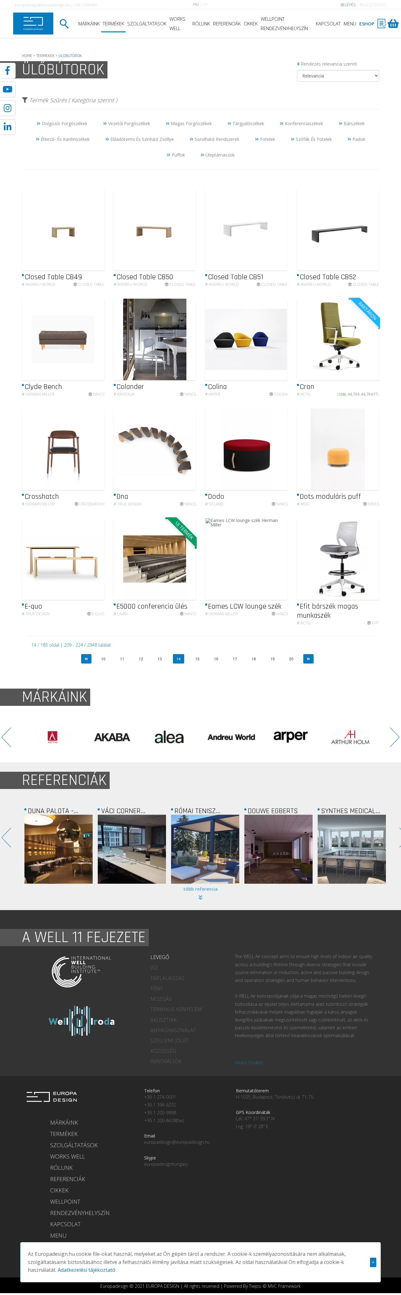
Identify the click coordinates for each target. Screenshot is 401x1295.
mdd (303, 504)
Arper (212, 394)
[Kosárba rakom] (369, 339)
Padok (358, 139)
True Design (128, 504)
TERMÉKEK (113, 23)
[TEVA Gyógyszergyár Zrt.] (352, 849)
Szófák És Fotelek (313, 139)
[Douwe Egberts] (205, 849)
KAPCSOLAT (328, 23)
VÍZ (154, 967)
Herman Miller (38, 394)
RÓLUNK (201, 23)
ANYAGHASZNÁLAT (173, 1030)
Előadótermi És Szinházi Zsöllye (141, 139)
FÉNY (156, 988)
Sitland (214, 504)
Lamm (121, 613)
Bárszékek (353, 123)
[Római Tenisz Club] (132, 849)
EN (205, 4)
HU (196, 4)
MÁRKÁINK (89, 23)
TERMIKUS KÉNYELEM (176, 1009)
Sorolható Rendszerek (216, 139)
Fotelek (267, 139)
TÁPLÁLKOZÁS (167, 978)
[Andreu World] (170, 737)
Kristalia (124, 394)
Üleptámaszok (219, 155)
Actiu (304, 394)
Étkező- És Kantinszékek (64, 139)
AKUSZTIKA (163, 1019)
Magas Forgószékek (190, 123)
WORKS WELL (177, 23)
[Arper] (230, 737)
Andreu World (38, 284)
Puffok (177, 155)
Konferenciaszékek (303, 123)
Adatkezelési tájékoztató (86, 1269)
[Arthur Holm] (290, 737)
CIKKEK (251, 23)
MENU (350, 23)
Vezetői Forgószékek (128, 123)
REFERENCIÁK (227, 23)
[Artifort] (349, 737)
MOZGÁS (161, 998)
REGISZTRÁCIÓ (373, 5)
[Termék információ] (82, 229)
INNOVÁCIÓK (165, 1061)
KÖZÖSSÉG (163, 1050)
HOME (27, 56)
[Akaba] (51, 737)
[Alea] (111, 737)
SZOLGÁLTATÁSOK (146, 23)
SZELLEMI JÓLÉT (169, 1040)
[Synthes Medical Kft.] (278, 849)
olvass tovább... (250, 1062)
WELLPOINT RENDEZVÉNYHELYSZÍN (284, 23)
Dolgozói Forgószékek (63, 123)
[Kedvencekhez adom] (94, 230)
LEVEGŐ (159, 957)
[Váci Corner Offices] (58, 849)
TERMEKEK (45, 56)
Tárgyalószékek (247, 123)
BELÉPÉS (348, 5)
